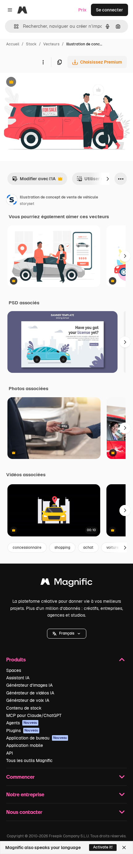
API (9, 753)
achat (88, 547)
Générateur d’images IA (29, 685)
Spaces (13, 670)
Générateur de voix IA (27, 700)
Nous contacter (24, 812)
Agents (21, 723)
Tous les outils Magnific (29, 760)
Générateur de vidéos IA (30, 693)
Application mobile (24, 745)
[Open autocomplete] (13, 26)
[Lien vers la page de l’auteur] (11, 200)
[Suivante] (107, 179)
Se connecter (109, 10)
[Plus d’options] (43, 62)
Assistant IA (17, 678)
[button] (66, 634)
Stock (31, 44)
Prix (82, 10)
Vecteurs (51, 44)
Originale (41, 82)
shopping (62, 547)
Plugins (22, 730)
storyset (27, 203)
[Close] (124, 847)
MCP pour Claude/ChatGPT (34, 715)
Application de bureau (36, 738)
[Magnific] (66, 583)
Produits (16, 659)
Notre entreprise (25, 794)
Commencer (20, 776)
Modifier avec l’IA (34, 180)
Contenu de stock (23, 708)
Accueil (12, 44)
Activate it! (103, 847)
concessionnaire (27, 547)
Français (66, 633)
